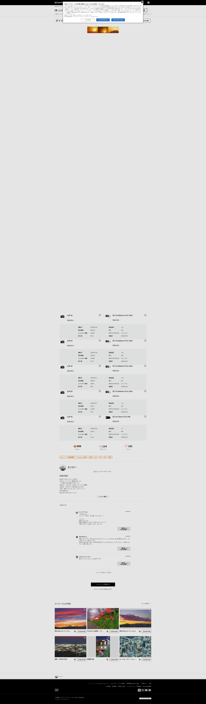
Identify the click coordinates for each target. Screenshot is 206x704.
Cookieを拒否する (103, 19)
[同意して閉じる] (142, 1)
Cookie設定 (88, 19)
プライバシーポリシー (85, 16)
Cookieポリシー (80, 15)
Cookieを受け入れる (118, 19)
